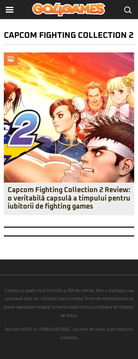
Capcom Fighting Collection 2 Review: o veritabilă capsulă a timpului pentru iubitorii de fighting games (69, 198)
